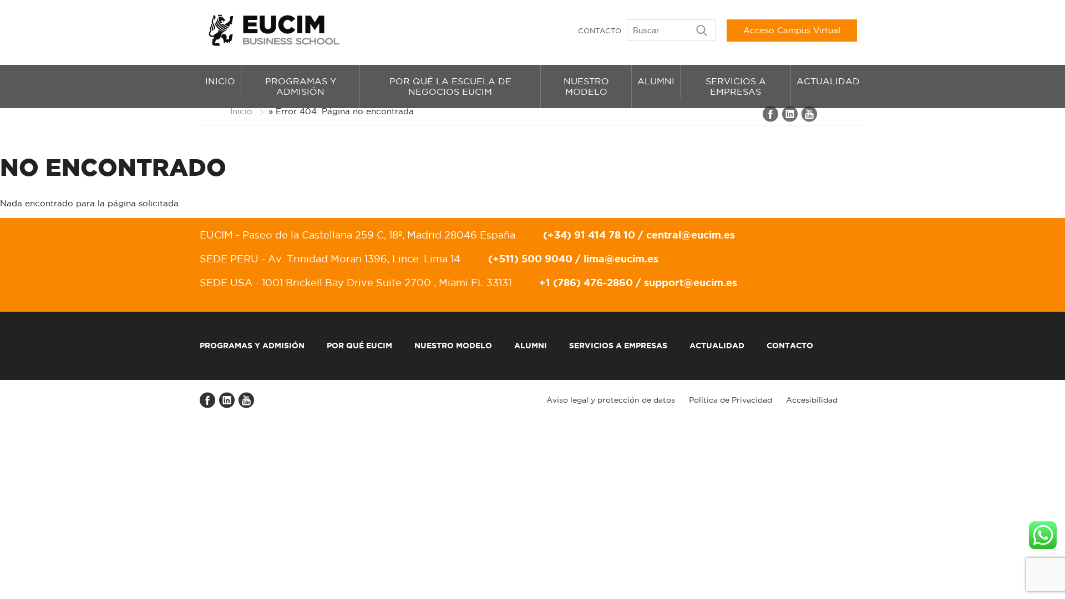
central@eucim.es (690, 234)
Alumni (655, 81)
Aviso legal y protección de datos (610, 399)
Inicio (220, 81)
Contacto (599, 30)
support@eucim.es (690, 282)
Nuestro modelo (586, 86)
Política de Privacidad (730, 399)
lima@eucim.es (621, 258)
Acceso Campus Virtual (791, 30)
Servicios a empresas (736, 86)
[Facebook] (771, 119)
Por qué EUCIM (359, 345)
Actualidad (828, 81)
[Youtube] (810, 119)
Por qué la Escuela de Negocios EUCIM (450, 86)
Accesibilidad (812, 399)
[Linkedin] (790, 119)
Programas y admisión (300, 86)
